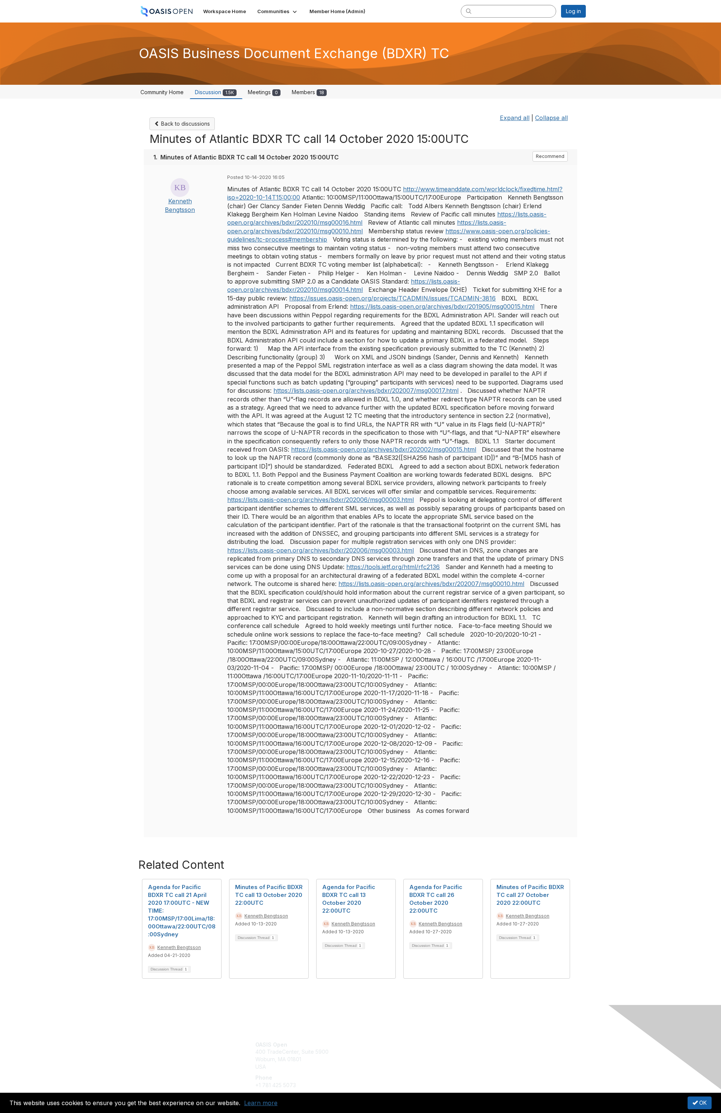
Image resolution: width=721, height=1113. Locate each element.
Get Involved (379, 1044)
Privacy (481, 1051)
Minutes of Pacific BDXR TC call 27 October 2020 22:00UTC (530, 894)
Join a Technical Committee (398, 1066)
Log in (573, 11)
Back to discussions (185, 123)
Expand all (514, 118)
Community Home (162, 92)
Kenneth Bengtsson (179, 947)
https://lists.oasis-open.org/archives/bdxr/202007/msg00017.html (366, 390)
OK (702, 1102)
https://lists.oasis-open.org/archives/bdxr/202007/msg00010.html (431, 583)
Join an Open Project (390, 1055)
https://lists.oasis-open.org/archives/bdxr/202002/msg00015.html (383, 449)
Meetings (263, 92)
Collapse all (551, 118)
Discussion (214, 92)
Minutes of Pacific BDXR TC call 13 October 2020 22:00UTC (269, 894)
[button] (278, 11)
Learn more (261, 1103)
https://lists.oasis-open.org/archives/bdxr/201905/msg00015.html (442, 306)
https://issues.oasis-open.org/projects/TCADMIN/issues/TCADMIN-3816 (392, 298)
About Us (483, 1044)
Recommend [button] (550, 156)
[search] (469, 11)
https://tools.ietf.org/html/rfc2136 (393, 567)
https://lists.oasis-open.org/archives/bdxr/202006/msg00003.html (320, 499)
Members (308, 92)
